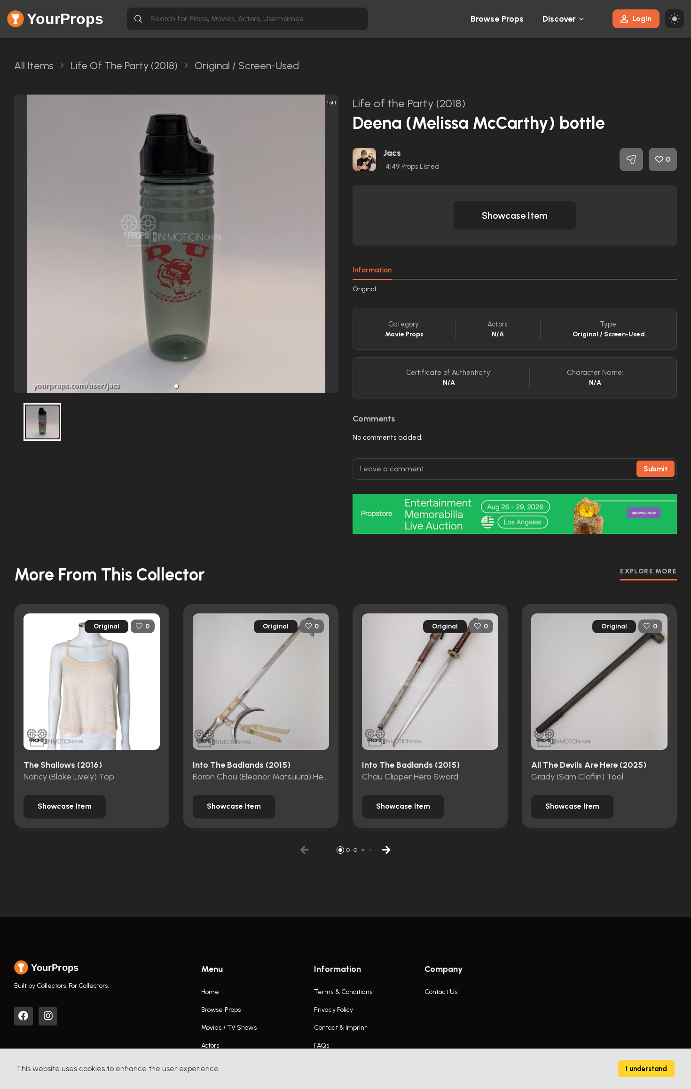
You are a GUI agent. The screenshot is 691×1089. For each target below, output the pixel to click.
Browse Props (497, 19)
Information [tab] (372, 270)
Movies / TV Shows (229, 1028)
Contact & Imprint (340, 1028)
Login (642, 18)
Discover (559, 19)
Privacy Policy (333, 1010)
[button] (176, 386)
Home (210, 992)
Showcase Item (515, 215)
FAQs (321, 1045)
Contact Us (440, 992)
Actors (210, 1045)
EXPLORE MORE (648, 571)
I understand (646, 1069)
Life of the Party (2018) (409, 103)
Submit (655, 469)
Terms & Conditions (343, 992)
